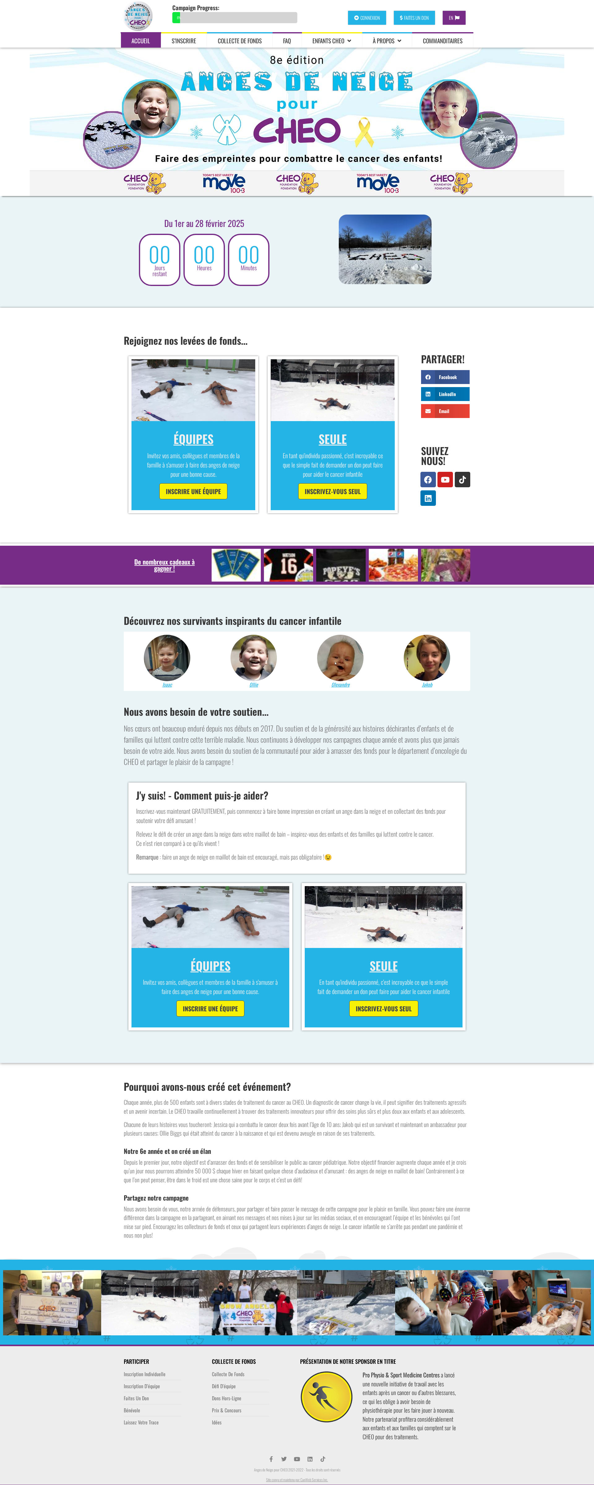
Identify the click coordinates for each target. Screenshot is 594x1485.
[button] (445, 377)
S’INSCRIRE (184, 40)
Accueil (140, 40)
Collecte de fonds (240, 40)
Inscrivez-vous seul (333, 491)
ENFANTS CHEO (328, 40)
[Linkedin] (428, 498)
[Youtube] (445, 479)
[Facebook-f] (271, 1459)
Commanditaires (443, 40)
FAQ (287, 40)
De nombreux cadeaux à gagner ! (164, 565)
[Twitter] (284, 1459)
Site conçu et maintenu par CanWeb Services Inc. (297, 1479)
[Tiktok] (462, 479)
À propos (383, 40)
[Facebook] (428, 479)
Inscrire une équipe (193, 491)
